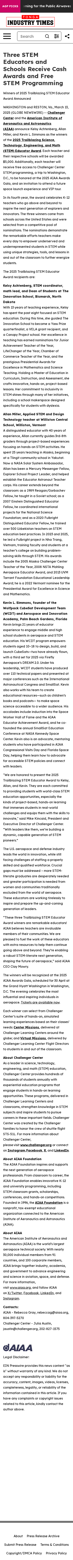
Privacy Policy (56, 1553)
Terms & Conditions (54, 1545)
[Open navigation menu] (7, 36)
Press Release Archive (43, 1536)
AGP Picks (10, 6)
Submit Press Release (20, 1545)
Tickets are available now (40, 1002)
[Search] (47, 36)
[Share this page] (67, 36)
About (18, 1536)
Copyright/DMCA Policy (24, 1553)
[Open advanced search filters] (56, 36)
